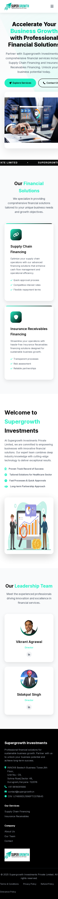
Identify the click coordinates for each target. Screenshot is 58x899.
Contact (9, 841)
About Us (10, 831)
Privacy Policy (29, 884)
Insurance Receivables (17, 816)
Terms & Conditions (9, 884)
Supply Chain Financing (17, 811)
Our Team (10, 836)
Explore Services (22, 82)
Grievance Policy (8, 892)
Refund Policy (47, 884)
